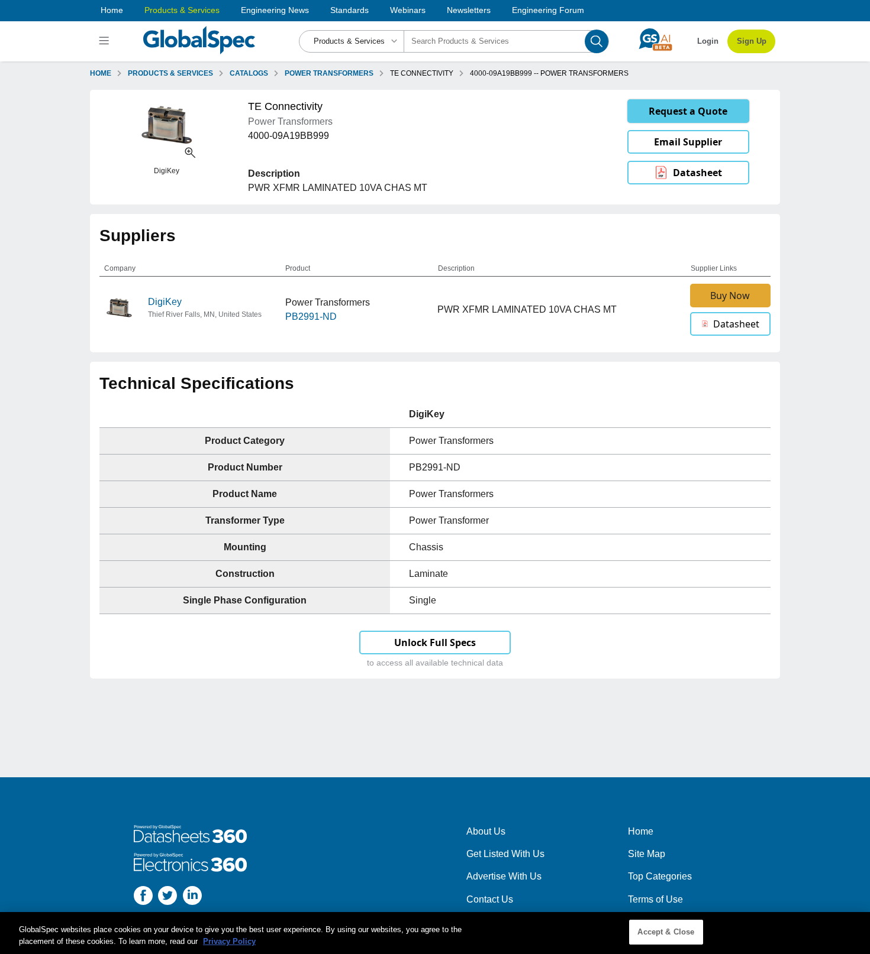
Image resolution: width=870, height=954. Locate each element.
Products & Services (182, 10)
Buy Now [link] (730, 295)
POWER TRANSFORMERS (329, 73)
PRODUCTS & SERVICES (170, 73)
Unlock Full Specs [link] (435, 642)
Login (707, 41)
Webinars (408, 10)
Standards (349, 10)
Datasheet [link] (697, 172)
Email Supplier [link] (688, 141)
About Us (485, 831)
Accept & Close (665, 931)
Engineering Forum (548, 10)
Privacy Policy (229, 941)
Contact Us (489, 899)
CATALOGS (249, 73)
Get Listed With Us (505, 854)
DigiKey (165, 302)
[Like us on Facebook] (143, 897)
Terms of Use (655, 899)
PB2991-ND (311, 316)
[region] (435, 933)
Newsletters (469, 10)
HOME (100, 73)
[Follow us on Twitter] (167, 897)
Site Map (646, 854)
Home (112, 10)
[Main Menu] (106, 41)
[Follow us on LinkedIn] (192, 897)
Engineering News (275, 10)
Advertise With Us (504, 876)
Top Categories (660, 876)
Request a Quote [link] (688, 111)
